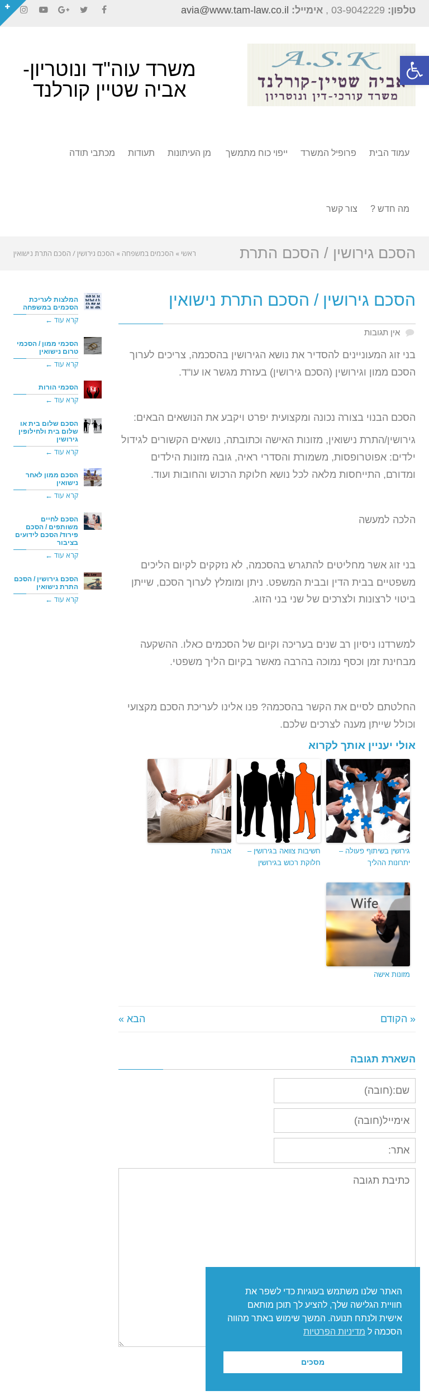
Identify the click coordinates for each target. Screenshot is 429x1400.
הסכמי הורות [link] (58, 387)
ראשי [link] (188, 253)
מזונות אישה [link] (392, 974)
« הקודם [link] (398, 1018)
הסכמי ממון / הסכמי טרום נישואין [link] (47, 347)
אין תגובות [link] (382, 332)
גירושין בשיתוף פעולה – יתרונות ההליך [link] (374, 857)
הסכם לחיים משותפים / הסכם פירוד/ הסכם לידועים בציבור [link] (46, 530)
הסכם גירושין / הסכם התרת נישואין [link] (46, 582)
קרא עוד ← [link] (61, 320)
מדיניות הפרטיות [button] (334, 1331)
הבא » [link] (131, 1018)
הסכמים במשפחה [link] (148, 253)
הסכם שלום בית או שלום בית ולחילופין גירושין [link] (48, 431)
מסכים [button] (313, 1362)
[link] (414, 70)
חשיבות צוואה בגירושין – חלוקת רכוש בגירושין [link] (284, 857)
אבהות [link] (221, 851)
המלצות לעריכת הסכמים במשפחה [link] (50, 303)
